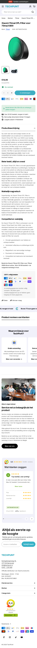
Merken (10, 18)
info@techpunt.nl (7, 565)
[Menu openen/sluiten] (3, 6)
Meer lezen (18, 486)
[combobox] (18, 12)
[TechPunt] (8, 555)
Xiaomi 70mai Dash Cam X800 (11, 153)
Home (3, 18)
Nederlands (5, 624)
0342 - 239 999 (7, 567)
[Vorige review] (26, 519)
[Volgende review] (32, 519)
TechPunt (10, 644)
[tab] (15, 318)
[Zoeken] (32, 12)
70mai (17, 18)
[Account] (30, 6)
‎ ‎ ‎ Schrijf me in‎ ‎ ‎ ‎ (28, 544)
